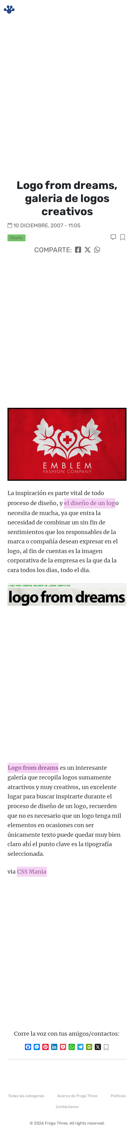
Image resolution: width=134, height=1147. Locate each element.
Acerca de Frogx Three (77, 1096)
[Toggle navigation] (121, 10)
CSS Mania (31, 871)
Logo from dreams (33, 767)
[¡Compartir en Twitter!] (87, 250)
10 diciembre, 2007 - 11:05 (46, 225)
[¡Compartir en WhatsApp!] (97, 250)
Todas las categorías (26, 1096)
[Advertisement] (67, 98)
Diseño (16, 237)
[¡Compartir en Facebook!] (78, 250)
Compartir (123, 238)
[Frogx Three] (9, 9)
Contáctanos (67, 1107)
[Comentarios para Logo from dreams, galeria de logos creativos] (114, 237)
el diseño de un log (89, 503)
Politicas (118, 1096)
